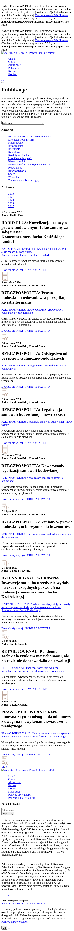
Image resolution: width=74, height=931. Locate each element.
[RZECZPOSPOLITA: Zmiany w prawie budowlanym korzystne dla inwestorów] (5, 565)
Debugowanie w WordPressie (51, 15)
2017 (11, 206)
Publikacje (14, 68)
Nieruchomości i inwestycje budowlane (29, 164)
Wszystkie (13, 177)
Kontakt (12, 74)
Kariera (12, 71)
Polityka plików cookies (14, 921)
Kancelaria (14, 152)
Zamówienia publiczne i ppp (23, 180)
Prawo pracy (15, 167)
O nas (11, 61)
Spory (11, 173)
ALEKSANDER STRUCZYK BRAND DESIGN (23, 903)
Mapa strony (15, 791)
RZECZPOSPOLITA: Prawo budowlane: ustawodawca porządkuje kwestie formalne (32, 311)
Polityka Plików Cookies (21, 797)
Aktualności (14, 64)
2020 (11, 200)
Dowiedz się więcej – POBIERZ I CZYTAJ (25, 330)
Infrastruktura (15, 145)
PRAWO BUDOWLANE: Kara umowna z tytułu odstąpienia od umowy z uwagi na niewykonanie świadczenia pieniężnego (36, 735)
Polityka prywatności (19, 794)
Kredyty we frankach (19, 155)
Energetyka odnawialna (21, 139)
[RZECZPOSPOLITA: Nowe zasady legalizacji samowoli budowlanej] (5, 509)
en (2, 80)
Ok (4, 927)
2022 (11, 193)
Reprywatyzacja (17, 170)
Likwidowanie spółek (20, 158)
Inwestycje (14, 148)
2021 (11, 196)
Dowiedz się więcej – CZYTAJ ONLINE (24, 269)
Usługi (11, 58)
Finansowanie (15, 142)
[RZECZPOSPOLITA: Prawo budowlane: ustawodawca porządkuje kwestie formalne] (5, 340)
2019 (11, 203)
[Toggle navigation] (2, 82)
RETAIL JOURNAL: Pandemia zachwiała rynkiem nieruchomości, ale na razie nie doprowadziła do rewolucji (33, 669)
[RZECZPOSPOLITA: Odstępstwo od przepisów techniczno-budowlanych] (5, 396)
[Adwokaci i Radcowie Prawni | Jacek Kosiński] (28, 52)
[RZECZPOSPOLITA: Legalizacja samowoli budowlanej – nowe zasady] (5, 452)
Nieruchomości (16, 161)
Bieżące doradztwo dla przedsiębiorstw (29, 136)
